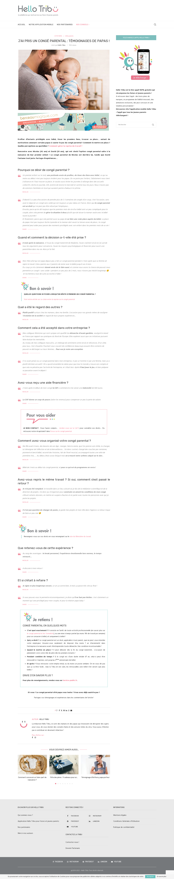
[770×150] (63, 114)
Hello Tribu (61, 45)
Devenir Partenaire (73, 848)
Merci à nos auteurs (25, 833)
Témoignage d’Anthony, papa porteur (95, 778)
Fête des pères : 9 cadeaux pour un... (64, 778)
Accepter (150, 876)
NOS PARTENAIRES (65, 24)
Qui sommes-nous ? (25, 815)
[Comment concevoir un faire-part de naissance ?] (32, 764)
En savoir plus (161, 876)
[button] (21, 769)
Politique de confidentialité (123, 827)
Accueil (21, 24)
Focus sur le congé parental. (61, 431)
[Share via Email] (71, 710)
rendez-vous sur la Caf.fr (69, 428)
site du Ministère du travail (80, 536)
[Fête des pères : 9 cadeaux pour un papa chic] (64, 764)
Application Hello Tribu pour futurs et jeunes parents (38, 821)
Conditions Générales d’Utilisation (126, 821)
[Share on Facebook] (59, 710)
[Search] (155, 24)
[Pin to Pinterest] (64, 710)
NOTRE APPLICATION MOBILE (41, 24)
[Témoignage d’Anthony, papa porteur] (95, 764)
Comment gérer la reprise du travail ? (65, 146)
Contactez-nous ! (72, 842)
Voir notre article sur (49, 299)
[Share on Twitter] (61, 710)
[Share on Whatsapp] (68, 710)
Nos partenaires (24, 827)
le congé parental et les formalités (40, 633)
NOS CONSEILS (82, 24)
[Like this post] (57, 710)
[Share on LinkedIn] (66, 710)
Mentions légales (119, 815)
